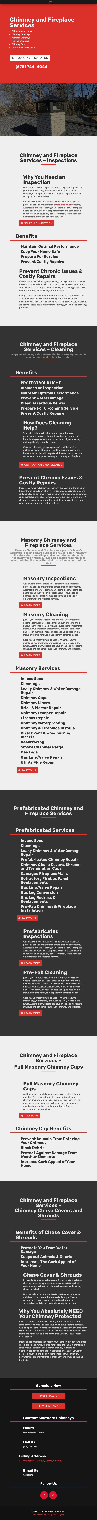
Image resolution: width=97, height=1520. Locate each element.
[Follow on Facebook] (44, 1495)
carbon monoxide (62, 204)
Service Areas (47, 1406)
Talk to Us (29, 770)
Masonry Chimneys (21, 37)
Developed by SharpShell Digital (48, 1514)
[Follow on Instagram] (53, 1495)
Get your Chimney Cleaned (43, 464)
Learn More (32, 605)
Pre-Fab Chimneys (20, 41)
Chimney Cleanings (21, 34)
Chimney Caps (18, 44)
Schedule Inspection (38, 223)
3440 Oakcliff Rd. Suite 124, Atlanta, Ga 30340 (40, 1460)
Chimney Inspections (22, 31)
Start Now (47, 1396)
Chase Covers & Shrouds (23, 47)
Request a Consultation (31, 58)
